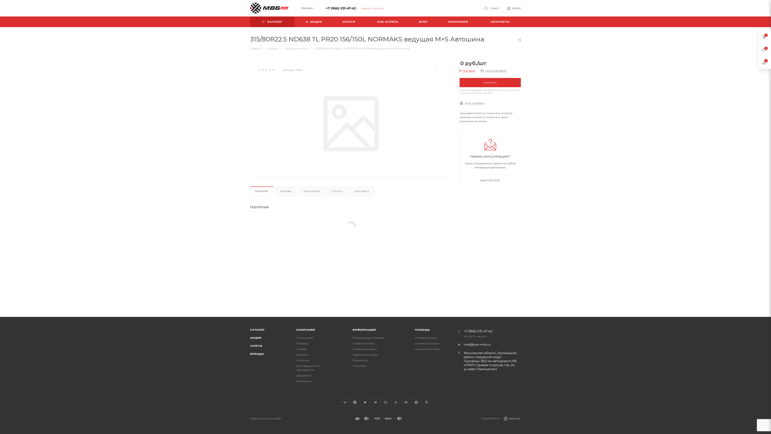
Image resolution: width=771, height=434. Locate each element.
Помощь (422, 329)
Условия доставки (365, 349)
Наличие (261, 191)
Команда (302, 343)
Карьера (302, 354)
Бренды (257, 353)
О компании (304, 337)
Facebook (355, 402)
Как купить (312, 191)
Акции (256, 337)
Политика (359, 365)
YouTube (385, 402)
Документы (304, 375)
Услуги (256, 345)
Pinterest (426, 402)
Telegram (375, 402)
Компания (305, 329)
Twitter (365, 402)
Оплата (337, 191)
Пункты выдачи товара (368, 337)
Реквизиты (303, 381)
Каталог (257, 329)
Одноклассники (396, 402)
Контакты (302, 360)
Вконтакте (344, 402)
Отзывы (286, 191)
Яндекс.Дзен (416, 402)
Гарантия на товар (365, 354)
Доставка (362, 191)
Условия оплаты (363, 343)
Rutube (406, 402)
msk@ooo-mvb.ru (477, 344)
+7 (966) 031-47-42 (341, 8)
